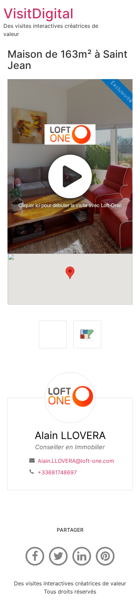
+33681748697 (57, 472)
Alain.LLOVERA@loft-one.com (76, 460)
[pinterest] (105, 555)
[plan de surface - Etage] (87, 334)
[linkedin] (82, 555)
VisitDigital (38, 13)
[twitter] (58, 555)
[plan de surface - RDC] (52, 334)
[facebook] (35, 555)
